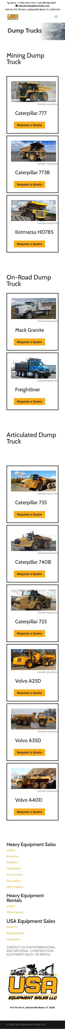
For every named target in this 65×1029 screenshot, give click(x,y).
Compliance (13, 939)
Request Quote (15, 933)
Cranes (10, 850)
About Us (11, 927)
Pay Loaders (13, 880)
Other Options (14, 887)
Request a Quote (29, 125)
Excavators (12, 856)
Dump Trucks (14, 874)
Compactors (13, 868)
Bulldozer (12, 862)
